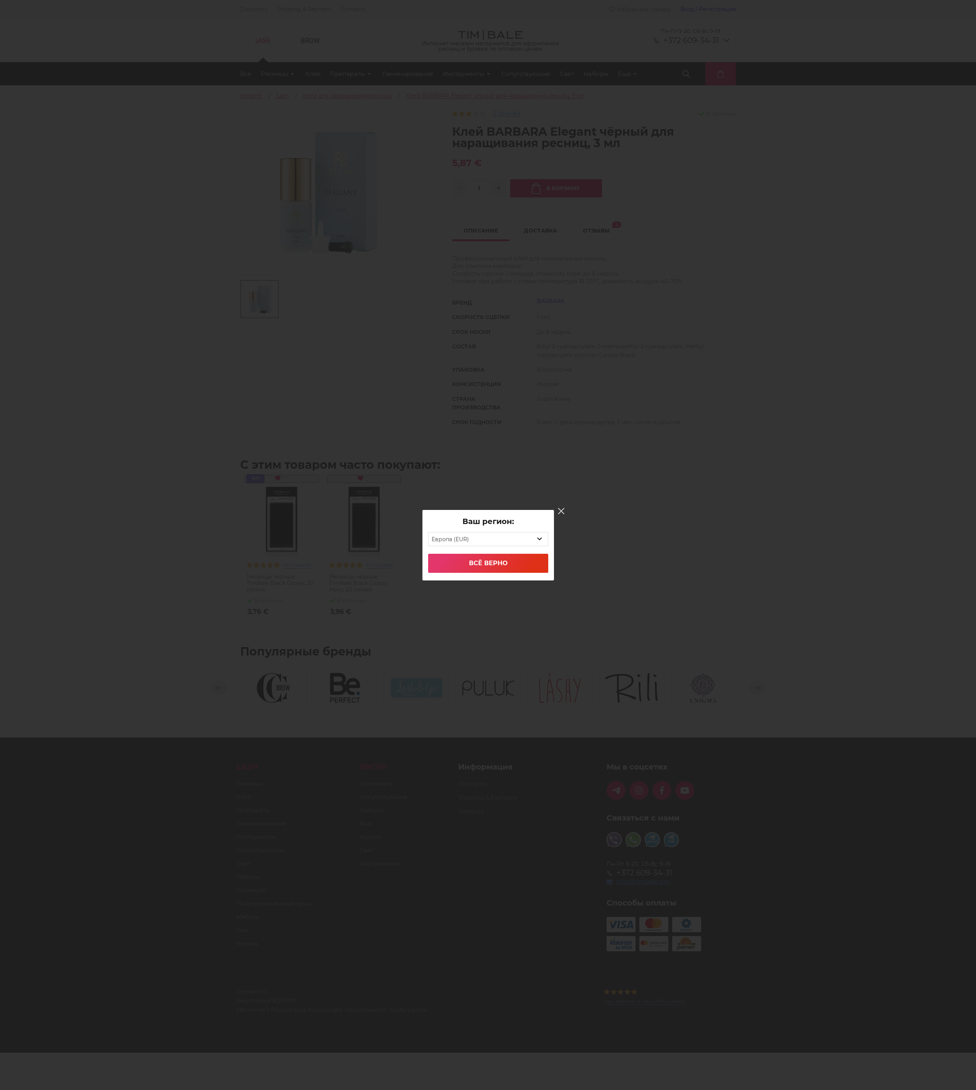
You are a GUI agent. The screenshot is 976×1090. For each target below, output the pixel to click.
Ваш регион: (488, 521)
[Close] (561, 511)
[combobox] (488, 539)
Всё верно (488, 563)
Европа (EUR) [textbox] (450, 539)
